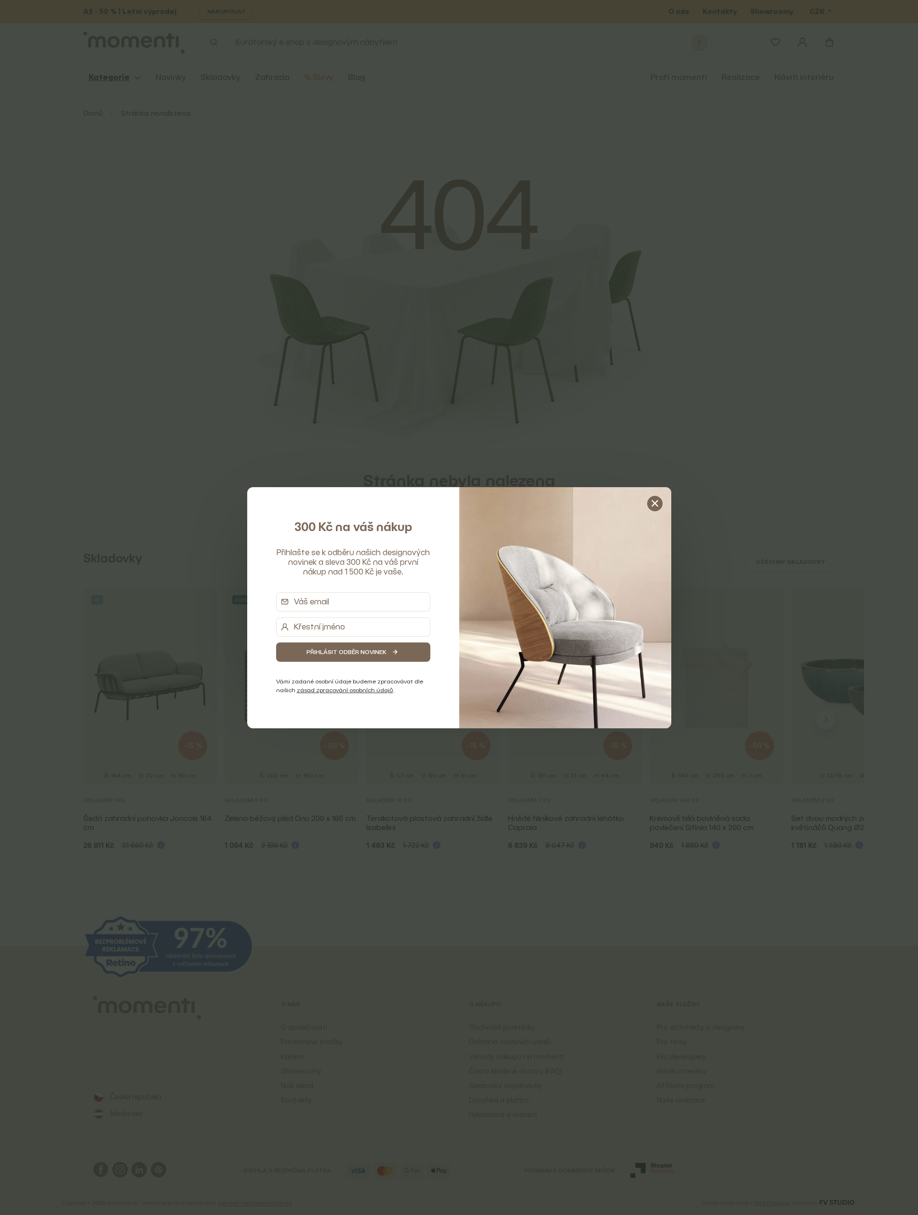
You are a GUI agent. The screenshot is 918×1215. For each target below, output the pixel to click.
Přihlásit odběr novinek (346, 651)
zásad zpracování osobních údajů (345, 690)
